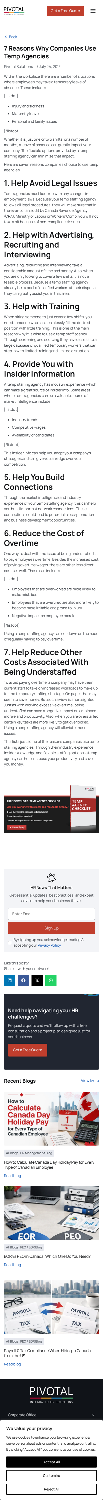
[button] (9, 980)
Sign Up (51, 928)
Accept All (52, 1462)
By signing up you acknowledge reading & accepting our (49, 942)
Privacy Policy (49, 945)
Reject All (51, 1489)
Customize (51, 1475)
